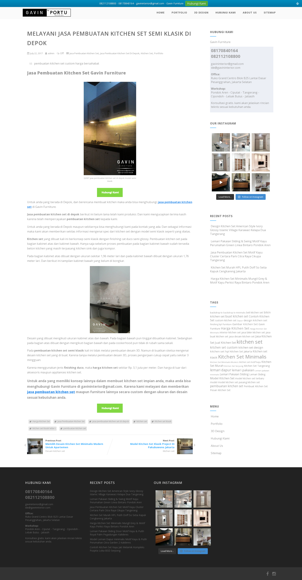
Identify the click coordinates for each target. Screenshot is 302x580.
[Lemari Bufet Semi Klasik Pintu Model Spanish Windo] (241, 162)
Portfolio (179, 12)
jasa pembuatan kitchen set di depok (110, 421)
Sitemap (270, 12)
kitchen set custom (224, 347)
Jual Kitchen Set (225, 343)
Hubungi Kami (225, 12)
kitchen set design (250, 347)
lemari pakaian (243, 370)
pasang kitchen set (249, 382)
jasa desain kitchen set (242, 336)
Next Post (152, 444)
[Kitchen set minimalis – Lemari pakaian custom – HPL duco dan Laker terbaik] (47, 17)
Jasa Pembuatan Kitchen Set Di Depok (119, 53)
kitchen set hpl (219, 351)
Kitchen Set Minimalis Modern (224, 362)
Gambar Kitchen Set (245, 324)
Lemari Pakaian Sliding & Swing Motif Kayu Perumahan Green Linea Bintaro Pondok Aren (240, 243)
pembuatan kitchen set (74, 428)
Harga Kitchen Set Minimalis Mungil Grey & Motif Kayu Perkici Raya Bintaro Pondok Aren (239, 280)
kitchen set (141, 421)
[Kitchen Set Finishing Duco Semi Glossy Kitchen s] (221, 142)
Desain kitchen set (55, 451)
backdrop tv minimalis (234, 312)
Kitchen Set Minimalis (242, 356)
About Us (250, 12)
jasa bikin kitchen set (253, 332)
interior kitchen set (230, 332)
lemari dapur (220, 370)
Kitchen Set (147, 53)
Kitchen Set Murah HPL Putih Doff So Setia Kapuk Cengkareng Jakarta (238, 269)
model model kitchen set (224, 382)
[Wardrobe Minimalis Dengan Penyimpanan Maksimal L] (261, 142)
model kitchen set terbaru (249, 378)
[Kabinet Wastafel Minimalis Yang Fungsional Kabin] (241, 182)
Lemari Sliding (257, 374)
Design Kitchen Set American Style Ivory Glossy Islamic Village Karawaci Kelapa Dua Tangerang (238, 230)
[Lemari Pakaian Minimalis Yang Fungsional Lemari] (221, 162)
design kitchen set (255, 320)
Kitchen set (168, 451)
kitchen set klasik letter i (44, 428)
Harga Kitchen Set (41, 421)
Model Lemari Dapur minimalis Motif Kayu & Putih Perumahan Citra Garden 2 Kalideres (118, 541)
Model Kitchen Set (222, 378)
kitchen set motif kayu (250, 362)
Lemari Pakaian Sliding (234, 374)
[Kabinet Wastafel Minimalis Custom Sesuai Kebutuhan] (221, 182)
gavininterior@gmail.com (227, 64)
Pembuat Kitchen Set (256, 386)
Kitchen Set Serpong (233, 366)
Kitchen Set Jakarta (241, 351)
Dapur (240, 320)
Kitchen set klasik (163, 421)
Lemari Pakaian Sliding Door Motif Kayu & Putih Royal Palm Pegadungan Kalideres (117, 532)
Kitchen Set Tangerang (257, 365)
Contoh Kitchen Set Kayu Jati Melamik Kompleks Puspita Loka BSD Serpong (117, 549)
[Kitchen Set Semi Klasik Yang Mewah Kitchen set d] (241, 142)
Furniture (227, 324)
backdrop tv (216, 312)
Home (161, 12)
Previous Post (74, 444)
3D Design (201, 12)
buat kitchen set (236, 316)
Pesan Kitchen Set (220, 390)
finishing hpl (216, 324)
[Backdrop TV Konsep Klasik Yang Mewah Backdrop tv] (261, 162)
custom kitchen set (225, 320)
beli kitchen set (254, 312)
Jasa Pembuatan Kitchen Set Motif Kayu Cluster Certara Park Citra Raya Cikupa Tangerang (236, 256)
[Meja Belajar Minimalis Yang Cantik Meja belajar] (261, 182)
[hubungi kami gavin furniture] (110, 192)
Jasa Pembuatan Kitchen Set (84, 53)
